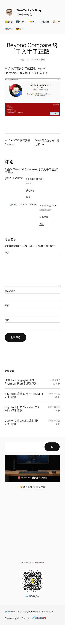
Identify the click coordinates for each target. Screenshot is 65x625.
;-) (51, 611)
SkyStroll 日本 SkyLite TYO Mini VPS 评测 (22, 409)
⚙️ (6, 611)
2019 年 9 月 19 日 (34, 179)
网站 (7, 319)
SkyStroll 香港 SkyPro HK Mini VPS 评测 (24, 395)
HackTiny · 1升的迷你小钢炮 (34, 477)
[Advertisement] (32, 526)
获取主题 (40, 487)
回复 (28, 197)
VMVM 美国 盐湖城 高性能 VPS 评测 (21, 422)
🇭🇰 (44, 618)
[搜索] (52, 446)
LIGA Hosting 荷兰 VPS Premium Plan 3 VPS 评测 (21, 382)
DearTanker (32, 59)
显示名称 (10, 291)
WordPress (22, 618)
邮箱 (8, 305)
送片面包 (27, 487)
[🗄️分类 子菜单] (25, 22)
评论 (8, 252)
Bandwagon (34, 611)
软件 (43, 59)
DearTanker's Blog (29, 10)
